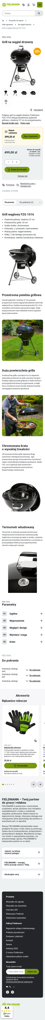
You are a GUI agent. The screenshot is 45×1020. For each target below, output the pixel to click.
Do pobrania (35, 670)
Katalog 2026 (12, 948)
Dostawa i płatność (14, 936)
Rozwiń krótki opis (10, 123)
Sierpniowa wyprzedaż (16, 918)
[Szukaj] (39, 13)
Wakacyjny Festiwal (15, 914)
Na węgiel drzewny (24, 24)
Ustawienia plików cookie (17, 956)
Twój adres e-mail (14, 966)
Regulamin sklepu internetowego (20, 928)
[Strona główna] (3, 21)
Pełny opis (25, 123)
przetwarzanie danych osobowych (19, 982)
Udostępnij (38, 110)
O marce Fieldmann (14, 952)
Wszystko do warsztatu (16, 906)
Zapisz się (31, 971)
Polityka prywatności (15, 932)
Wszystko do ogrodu (16, 20)
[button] (17, 169)
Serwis (9, 944)
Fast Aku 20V (12, 910)
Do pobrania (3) (27, 202)
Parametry (9, 202)
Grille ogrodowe (7, 24)
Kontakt (9, 940)
